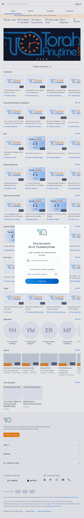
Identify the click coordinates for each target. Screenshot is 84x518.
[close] (65, 227)
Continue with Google (39, 260)
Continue (42, 281)
